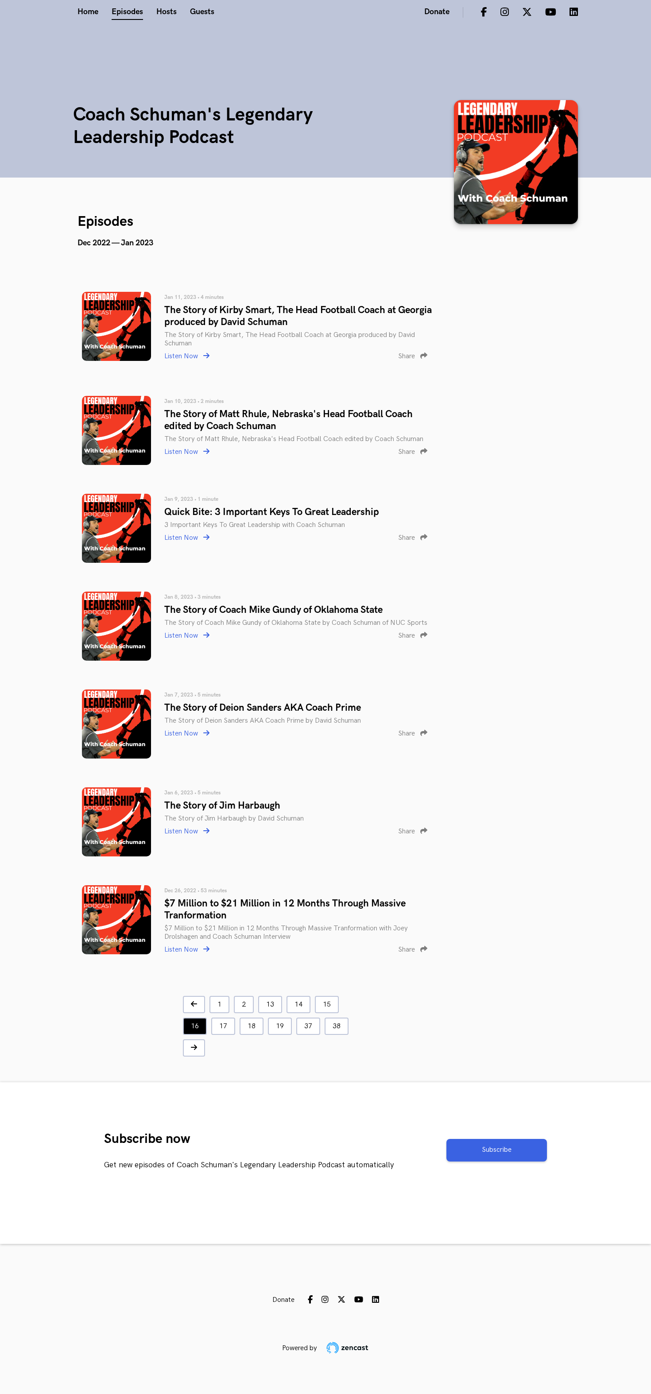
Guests (202, 11)
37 (308, 1026)
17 (223, 1026)
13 (270, 1004)
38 (337, 1026)
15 (327, 1004)
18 (252, 1026)
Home (88, 11)
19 (280, 1026)
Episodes (127, 11)
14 (298, 1004)
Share (407, 356)
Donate (437, 11)
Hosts (166, 11)
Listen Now (182, 356)
